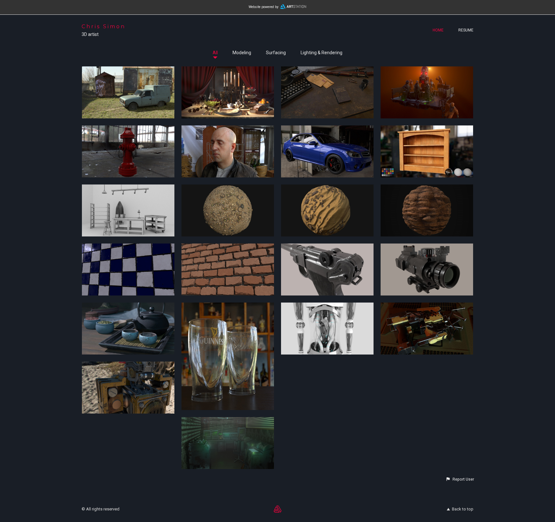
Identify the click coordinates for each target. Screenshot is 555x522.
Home (438, 30)
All (215, 52)
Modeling (242, 52)
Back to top (462, 509)
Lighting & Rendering (321, 52)
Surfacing (276, 52)
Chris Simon (104, 26)
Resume (465, 30)
